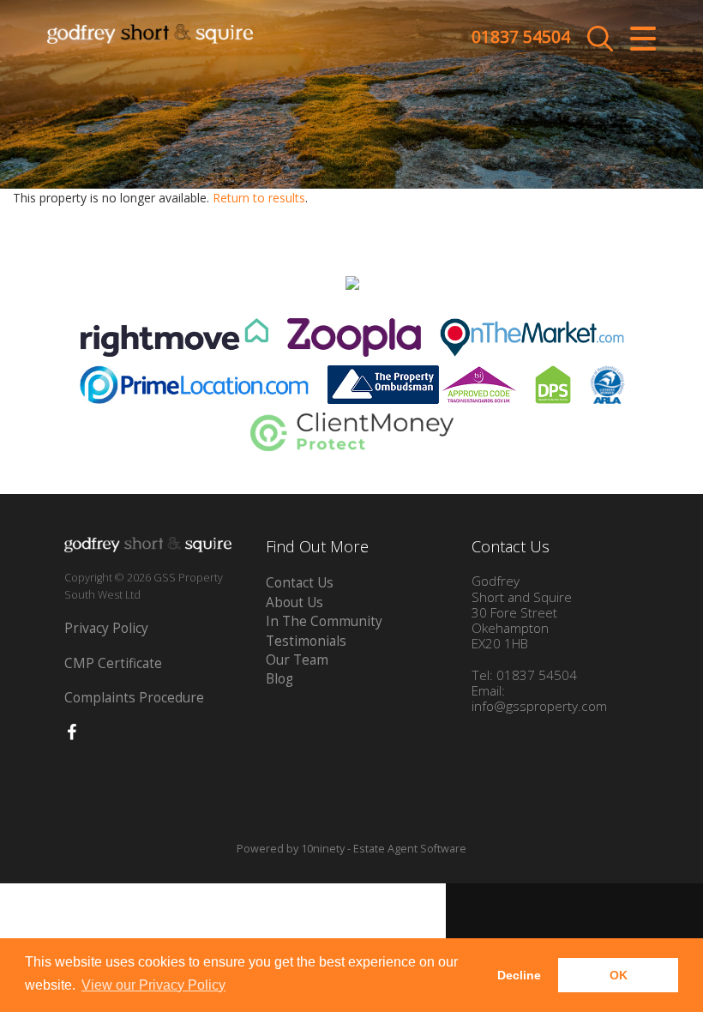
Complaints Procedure (134, 698)
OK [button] (619, 975)
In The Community (324, 621)
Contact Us (299, 583)
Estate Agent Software (409, 848)
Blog (279, 679)
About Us (294, 602)
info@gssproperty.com (539, 706)
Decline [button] (519, 975)
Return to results (259, 198)
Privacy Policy (106, 628)
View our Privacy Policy (153, 985)
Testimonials (306, 641)
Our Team (297, 660)
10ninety (323, 848)
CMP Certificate (113, 663)
